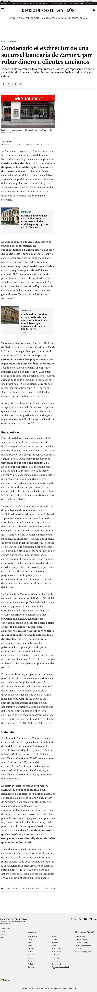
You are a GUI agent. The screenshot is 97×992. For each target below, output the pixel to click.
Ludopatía (46, 888)
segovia (56, 18)
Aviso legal (24, 988)
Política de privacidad (36, 988)
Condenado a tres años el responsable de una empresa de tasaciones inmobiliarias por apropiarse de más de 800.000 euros (34, 322)
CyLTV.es (78, 949)
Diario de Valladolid (81, 940)
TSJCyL (22, 888)
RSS (1, 938)
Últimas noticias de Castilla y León (61, 968)
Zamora (7, 888)
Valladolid (31, 964)
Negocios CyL (56, 964)
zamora (83, 18)
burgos (20, 18)
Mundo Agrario (57, 958)
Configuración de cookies (68, 988)
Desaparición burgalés (58, 3)
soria (63, 18)
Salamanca (36, 888)
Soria (30, 961)
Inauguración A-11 (42, 3)
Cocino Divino (56, 952)
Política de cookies (51, 988)
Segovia (31, 958)
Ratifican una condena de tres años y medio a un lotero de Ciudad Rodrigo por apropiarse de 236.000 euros (34, 221)
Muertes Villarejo (28, 3)
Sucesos (15, 888)
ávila (12, 18)
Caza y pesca (56, 949)
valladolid (73, 18)
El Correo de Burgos (81, 943)
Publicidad (3, 932)
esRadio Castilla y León (83, 952)
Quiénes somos (5, 929)
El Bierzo (31, 949)
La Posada (55, 955)
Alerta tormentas (74, 3)
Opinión (54, 937)
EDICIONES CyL (88, 1)
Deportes (55, 943)
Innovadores (56, 961)
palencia (35, 18)
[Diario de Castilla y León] (48, 10)
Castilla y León (8, 41)
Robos (28, 888)
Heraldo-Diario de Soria (83, 946)
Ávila (30, 940)
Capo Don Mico (16, 3)
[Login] (94, 10)
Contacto (3, 935)
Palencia (31, 952)
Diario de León (80, 937)
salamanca (46, 18)
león (27, 18)
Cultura (54, 940)
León (30, 946)
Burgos (30, 943)
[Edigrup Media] (6, 979)
